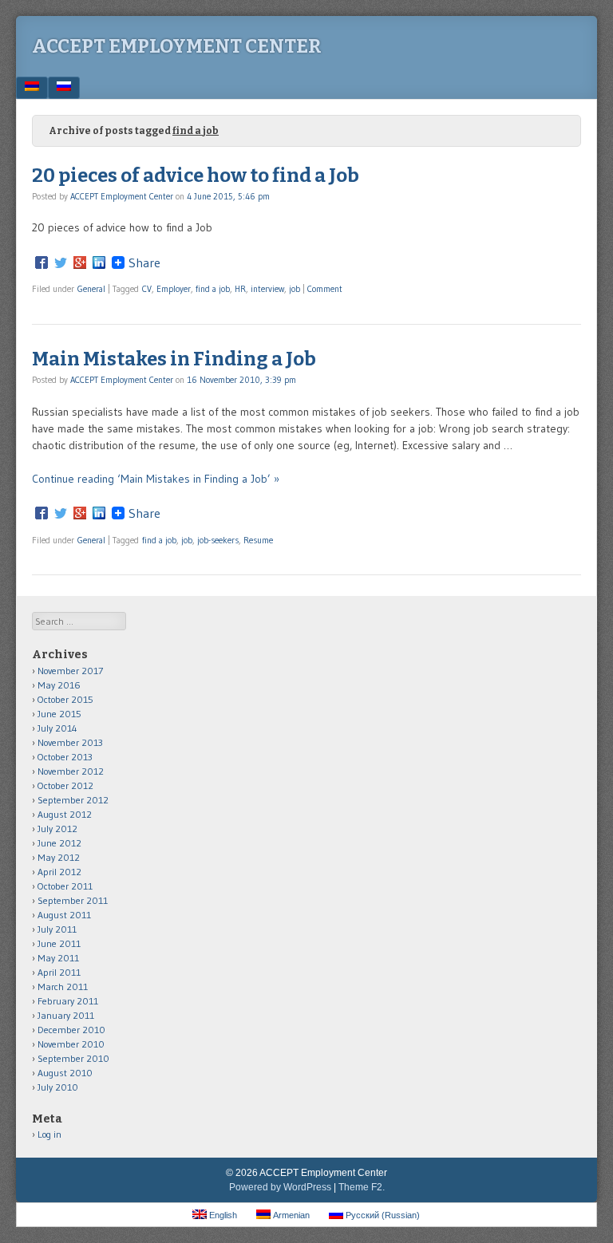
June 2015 (59, 714)
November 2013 (70, 742)
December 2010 (71, 1030)
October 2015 (65, 699)
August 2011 (64, 915)
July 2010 (58, 1087)
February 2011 (68, 1001)
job (294, 288)
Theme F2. (361, 1187)
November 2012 (71, 771)
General (91, 288)
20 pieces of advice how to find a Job (195, 175)
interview (267, 288)
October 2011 (65, 886)
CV (147, 288)
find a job (213, 288)
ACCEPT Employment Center (177, 46)
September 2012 (73, 800)
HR (240, 288)
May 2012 (59, 857)
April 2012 (59, 872)
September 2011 (73, 900)
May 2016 (59, 685)
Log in (49, 1134)
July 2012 (57, 829)
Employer (173, 288)
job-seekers (218, 540)
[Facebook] (41, 262)
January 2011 (66, 1015)
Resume (258, 540)
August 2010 (65, 1073)
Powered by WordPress (280, 1187)
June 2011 (59, 943)
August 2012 (65, 814)
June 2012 (59, 843)
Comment (324, 288)
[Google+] (79, 262)
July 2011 (57, 929)
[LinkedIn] (99, 262)
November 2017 (70, 671)
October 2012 (65, 785)
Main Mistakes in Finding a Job (174, 359)
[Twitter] (60, 262)
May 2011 (58, 958)
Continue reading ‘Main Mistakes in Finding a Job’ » (155, 479)
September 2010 (73, 1058)
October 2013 (65, 757)
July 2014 (57, 728)
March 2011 (63, 986)
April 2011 (59, 972)
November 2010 (71, 1044)
